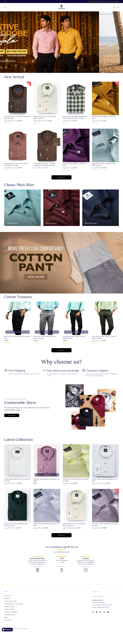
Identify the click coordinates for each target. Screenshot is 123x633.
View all (61, 177)
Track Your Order (10, 601)
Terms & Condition (10, 612)
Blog (6, 617)
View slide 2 (64, 69)
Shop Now (11, 415)
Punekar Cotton (13, 628)
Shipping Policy (9, 615)
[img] (61, 549)
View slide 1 (59, 69)
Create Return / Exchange (13, 604)
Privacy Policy (9, 609)
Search (6, 598)
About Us (7, 596)
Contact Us (8, 620)
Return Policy (9, 606)
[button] (5, 7)
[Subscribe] (118, 596)
